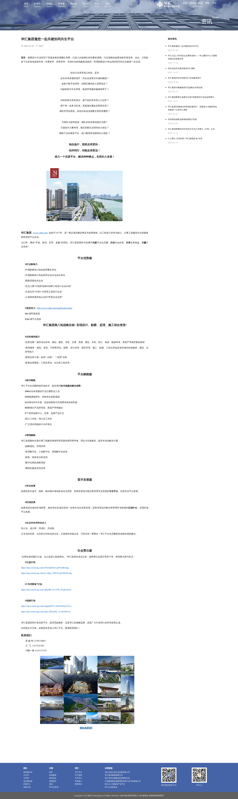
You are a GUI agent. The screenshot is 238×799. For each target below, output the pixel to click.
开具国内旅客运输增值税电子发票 (182, 119)
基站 (51, 784)
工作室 (26, 778)
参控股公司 (27, 772)
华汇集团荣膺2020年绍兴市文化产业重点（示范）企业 (191, 128)
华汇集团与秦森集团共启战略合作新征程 (185, 87)
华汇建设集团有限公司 (114, 775)
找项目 (37, 4)
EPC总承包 (53, 787)
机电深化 (52, 778)
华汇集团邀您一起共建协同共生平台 (183, 46)
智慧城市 (52, 781)
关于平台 (78, 772)
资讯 (96, 4)
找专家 (61, 4)
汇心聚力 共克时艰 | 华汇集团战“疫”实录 (185, 138)
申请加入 (78, 781)
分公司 (26, 775)
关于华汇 (78, 778)
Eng (214, 2)
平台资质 (78, 775)
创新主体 (27, 787)
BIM (50, 772)
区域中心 (27, 784)
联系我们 (78, 784)
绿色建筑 (52, 775)
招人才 (85, 4)
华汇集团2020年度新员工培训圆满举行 (184, 77)
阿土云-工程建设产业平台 (115, 784)
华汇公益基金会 (111, 787)
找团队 (49, 4)
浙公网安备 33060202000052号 (151, 795)
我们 (107, 4)
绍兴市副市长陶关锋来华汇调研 (181, 68)
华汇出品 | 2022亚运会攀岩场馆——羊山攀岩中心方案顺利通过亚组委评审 (192, 57)
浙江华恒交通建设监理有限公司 (117, 778)
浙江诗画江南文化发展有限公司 (117, 772)
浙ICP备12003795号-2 (129, 795)
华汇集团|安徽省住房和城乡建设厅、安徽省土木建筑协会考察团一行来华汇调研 (192, 108)
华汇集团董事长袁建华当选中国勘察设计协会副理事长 (191, 97)
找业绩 (73, 4)
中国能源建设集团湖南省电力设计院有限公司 (123, 781)
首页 (26, 4)
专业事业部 (27, 781)
